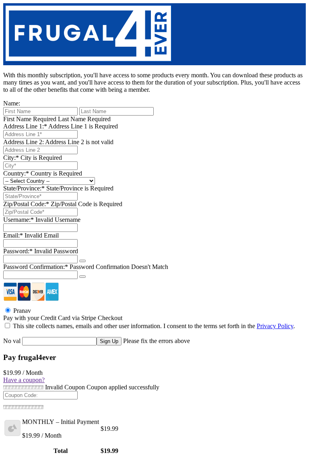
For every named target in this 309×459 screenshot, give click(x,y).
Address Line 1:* (25, 126)
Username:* (18, 219)
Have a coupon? (24, 379)
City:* (11, 157)
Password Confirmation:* (35, 266)
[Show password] (82, 261)
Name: (11, 103)
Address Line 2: (23, 142)
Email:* (13, 235)
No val (12, 340)
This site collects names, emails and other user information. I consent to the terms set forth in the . (153, 326)
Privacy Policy (275, 326)
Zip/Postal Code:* (26, 204)
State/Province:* (24, 188)
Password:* (18, 251)
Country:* (16, 173)
